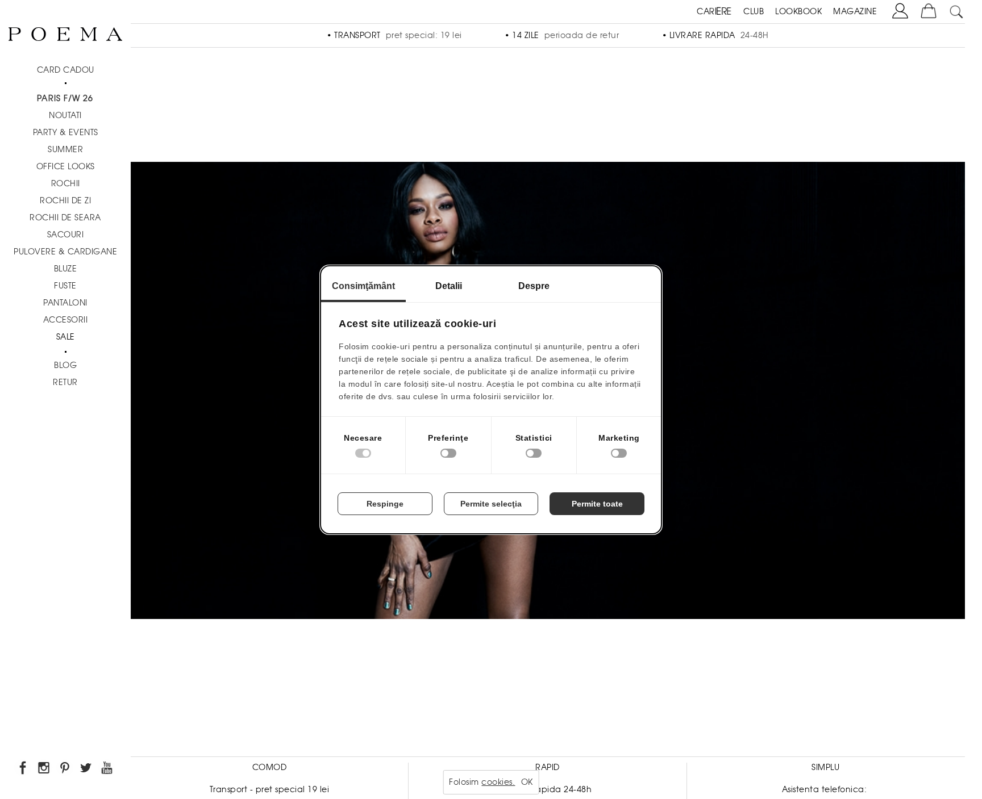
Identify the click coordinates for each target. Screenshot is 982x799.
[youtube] (107, 769)
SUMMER (65, 149)
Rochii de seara (65, 217)
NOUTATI (65, 115)
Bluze (65, 268)
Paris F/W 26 (65, 98)
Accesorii (65, 319)
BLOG (65, 365)
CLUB (753, 11)
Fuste (65, 285)
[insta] (44, 769)
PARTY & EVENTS (65, 132)
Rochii (65, 183)
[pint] (65, 769)
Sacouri (65, 234)
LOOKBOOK (798, 11)
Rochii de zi (65, 200)
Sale (65, 336)
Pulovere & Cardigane (65, 251)
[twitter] (86, 769)
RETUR (65, 382)
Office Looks (65, 166)
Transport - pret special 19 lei (270, 789)
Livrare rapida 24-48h (548, 789)
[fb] (23, 769)
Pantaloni (65, 302)
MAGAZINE (855, 11)
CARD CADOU (65, 69)
